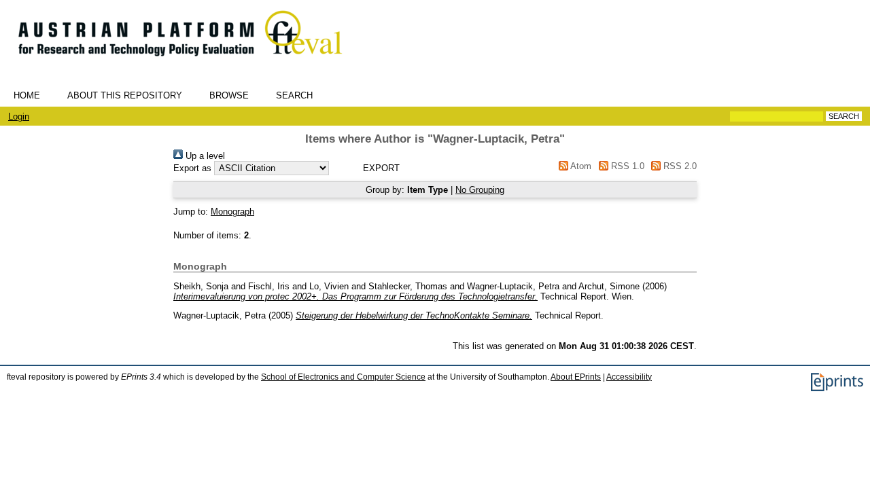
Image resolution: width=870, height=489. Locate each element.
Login (18, 116)
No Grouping (479, 190)
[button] (381, 168)
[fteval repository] (190, 62)
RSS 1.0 (626, 166)
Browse (229, 95)
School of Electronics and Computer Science (343, 377)
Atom (579, 166)
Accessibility (629, 377)
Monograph (232, 211)
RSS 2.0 (679, 166)
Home (27, 95)
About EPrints (576, 377)
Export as (192, 168)
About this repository (124, 95)
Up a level (204, 156)
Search (294, 95)
